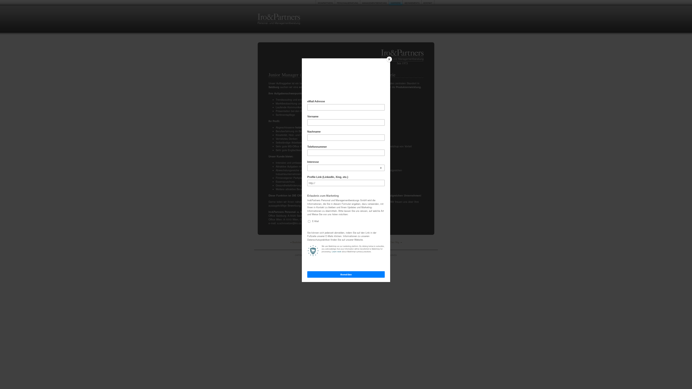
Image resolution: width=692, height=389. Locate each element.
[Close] (389, 59)
